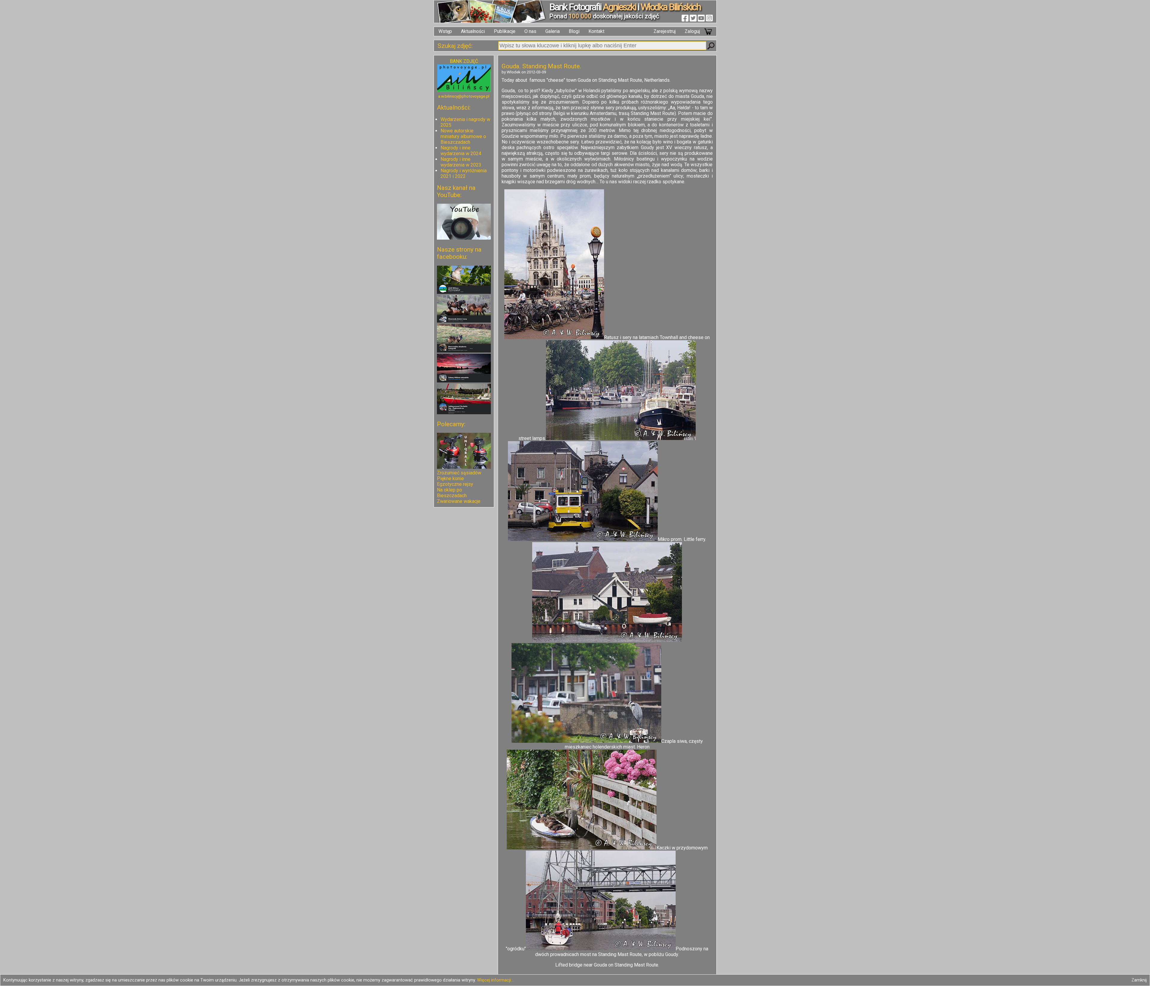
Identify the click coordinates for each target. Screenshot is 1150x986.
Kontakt (596, 31)
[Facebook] (685, 18)
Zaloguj (692, 31)
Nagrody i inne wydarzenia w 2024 (461, 150)
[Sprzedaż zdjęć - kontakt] (464, 90)
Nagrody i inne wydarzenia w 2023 (461, 162)
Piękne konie (450, 478)
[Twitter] (693, 18)
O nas (530, 31)
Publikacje (504, 31)
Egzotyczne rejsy (455, 484)
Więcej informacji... (495, 980)
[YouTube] (701, 18)
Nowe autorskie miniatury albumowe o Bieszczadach (463, 136)
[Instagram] (709, 18)
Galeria (552, 31)
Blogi (574, 31)
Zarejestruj (664, 31)
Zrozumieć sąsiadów (459, 473)
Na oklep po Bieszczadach (452, 492)
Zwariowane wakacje (458, 501)
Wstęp (445, 31)
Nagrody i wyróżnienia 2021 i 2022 (464, 173)
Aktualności (473, 31)
